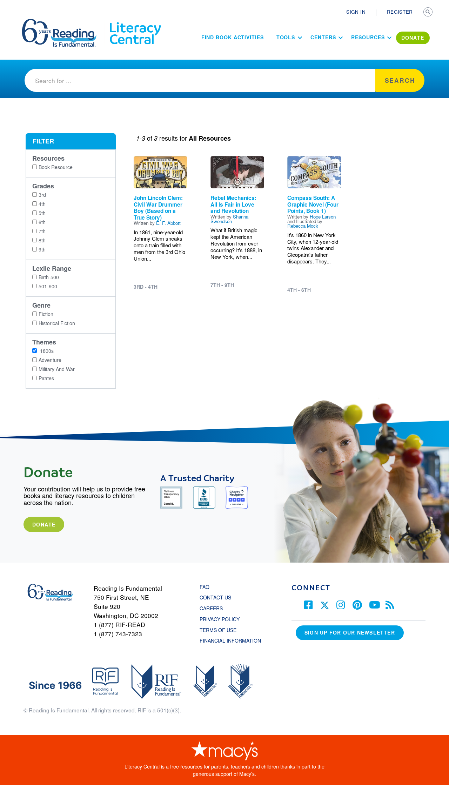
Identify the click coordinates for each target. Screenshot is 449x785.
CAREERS (211, 608)
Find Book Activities (232, 37)
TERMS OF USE (221, 629)
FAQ (204, 586)
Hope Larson (323, 216)
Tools (285, 37)
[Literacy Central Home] (135, 22)
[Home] (64, 22)
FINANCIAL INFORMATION (230, 640)
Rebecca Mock (302, 225)
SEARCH (428, 12)
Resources (367, 37)
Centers (323, 37)
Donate (43, 524)
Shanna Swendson (229, 218)
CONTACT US (217, 597)
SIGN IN (356, 11)
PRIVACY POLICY (220, 619)
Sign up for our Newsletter (349, 632)
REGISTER (400, 11)
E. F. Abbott (168, 223)
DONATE (412, 37)
